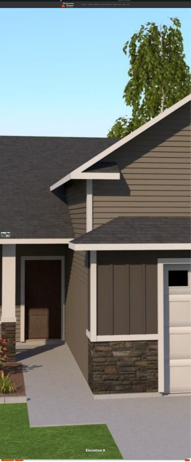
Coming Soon (84, 4)
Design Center (109, 4)
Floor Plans (103, 4)
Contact (128, 4)
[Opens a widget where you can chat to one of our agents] (187, 460)
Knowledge (115, 4)
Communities (90, 4)
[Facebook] (61, 0)
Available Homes (97, 4)
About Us (124, 4)
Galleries (119, 4)
